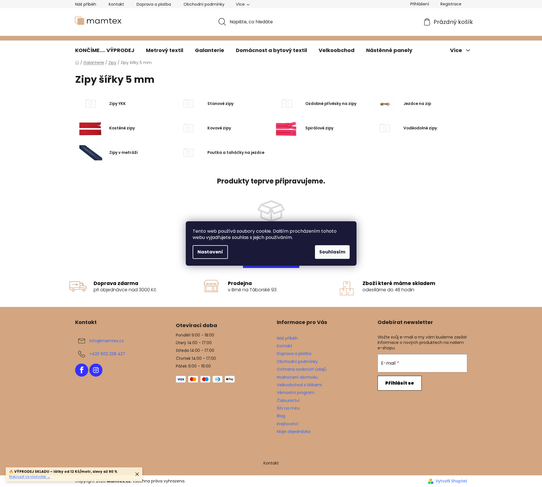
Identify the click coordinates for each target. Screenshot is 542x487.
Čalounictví (288, 400)
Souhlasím (332, 252)
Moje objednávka (293, 431)
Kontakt (116, 4)
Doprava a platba (154, 4)
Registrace (450, 4)
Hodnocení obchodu (297, 377)
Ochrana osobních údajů (301, 369)
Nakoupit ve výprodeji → (29, 476)
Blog (281, 416)
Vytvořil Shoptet (451, 481)
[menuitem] (104, 50)
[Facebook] (81, 370)
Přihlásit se (399, 383)
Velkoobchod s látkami (299, 385)
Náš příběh (85, 4)
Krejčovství (287, 424)
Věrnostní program (295, 392)
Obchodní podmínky (204, 4)
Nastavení (210, 252)
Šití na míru (288, 408)
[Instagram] (95, 370)
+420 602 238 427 (107, 354)
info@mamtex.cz (106, 341)
